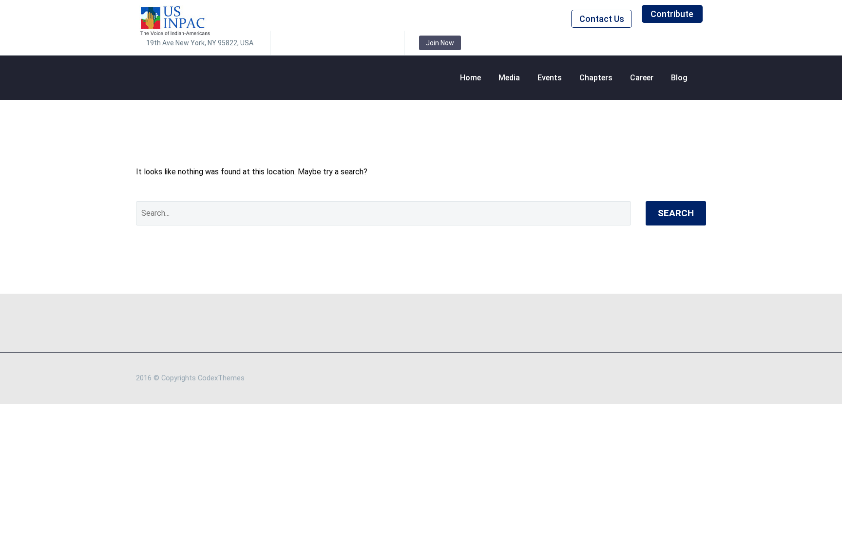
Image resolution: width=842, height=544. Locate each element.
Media (509, 77)
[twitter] (321, 43)
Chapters (595, 77)
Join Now (440, 43)
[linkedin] (307, 43)
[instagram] (336, 43)
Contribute (672, 14)
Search (676, 213)
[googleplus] (365, 43)
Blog (679, 77)
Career (641, 77)
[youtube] (380, 43)
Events (549, 77)
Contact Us (601, 19)
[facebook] (292, 43)
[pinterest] (351, 43)
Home (470, 77)
